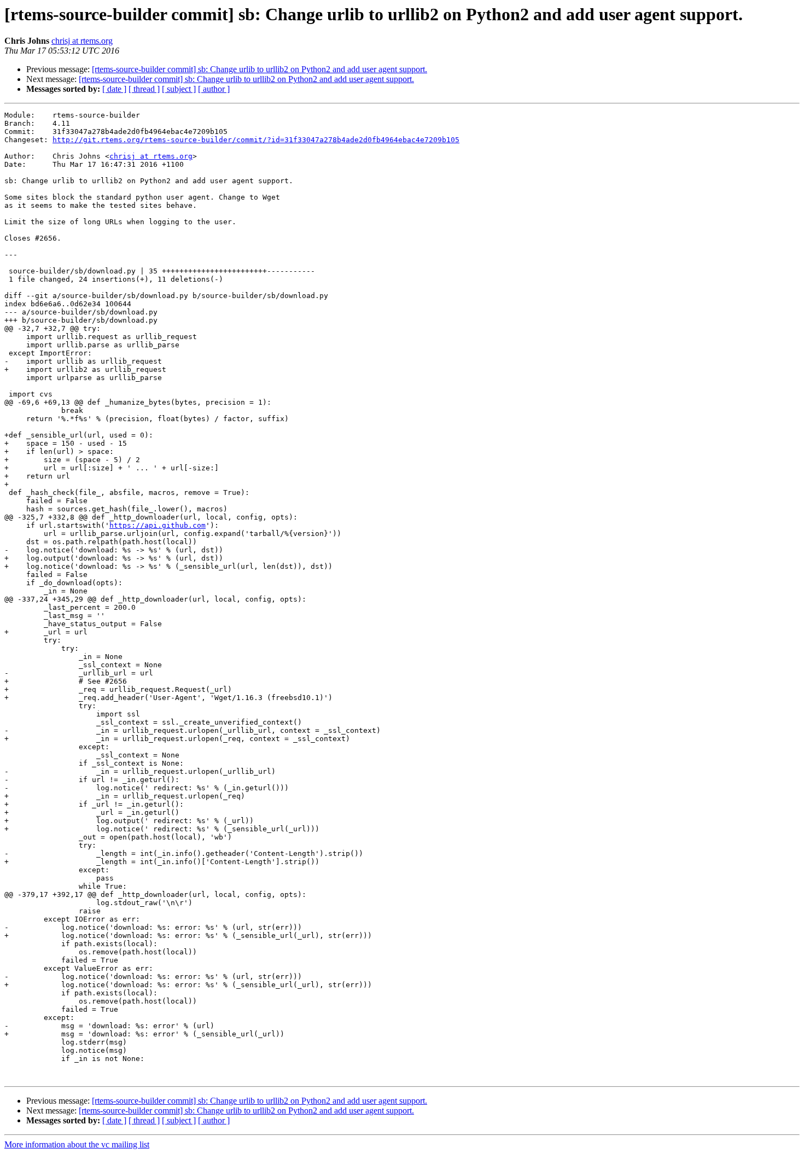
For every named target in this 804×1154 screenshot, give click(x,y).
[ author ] (214, 89)
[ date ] (114, 89)
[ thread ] (144, 89)
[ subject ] (179, 89)
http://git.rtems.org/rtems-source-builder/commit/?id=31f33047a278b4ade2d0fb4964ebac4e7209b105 (256, 140)
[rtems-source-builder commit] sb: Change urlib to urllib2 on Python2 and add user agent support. (259, 69)
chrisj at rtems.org (82, 40)
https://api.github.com (157, 525)
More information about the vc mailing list (76, 1144)
